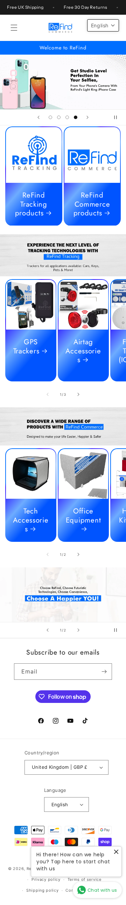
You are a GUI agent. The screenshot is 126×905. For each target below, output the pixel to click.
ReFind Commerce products (92, 204)
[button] (14, 27)
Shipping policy (42, 890)
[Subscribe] (104, 671)
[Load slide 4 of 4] (75, 117)
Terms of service (85, 879)
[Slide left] (47, 394)
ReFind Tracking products (31, 204)
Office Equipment (83, 516)
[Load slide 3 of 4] (67, 117)
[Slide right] (78, 394)
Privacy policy (46, 879)
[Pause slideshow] (118, 117)
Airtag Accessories (83, 351)
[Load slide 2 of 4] (59, 117)
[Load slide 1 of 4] (50, 117)
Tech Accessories (30, 520)
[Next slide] (87, 117)
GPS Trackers (26, 346)
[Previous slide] (38, 117)
